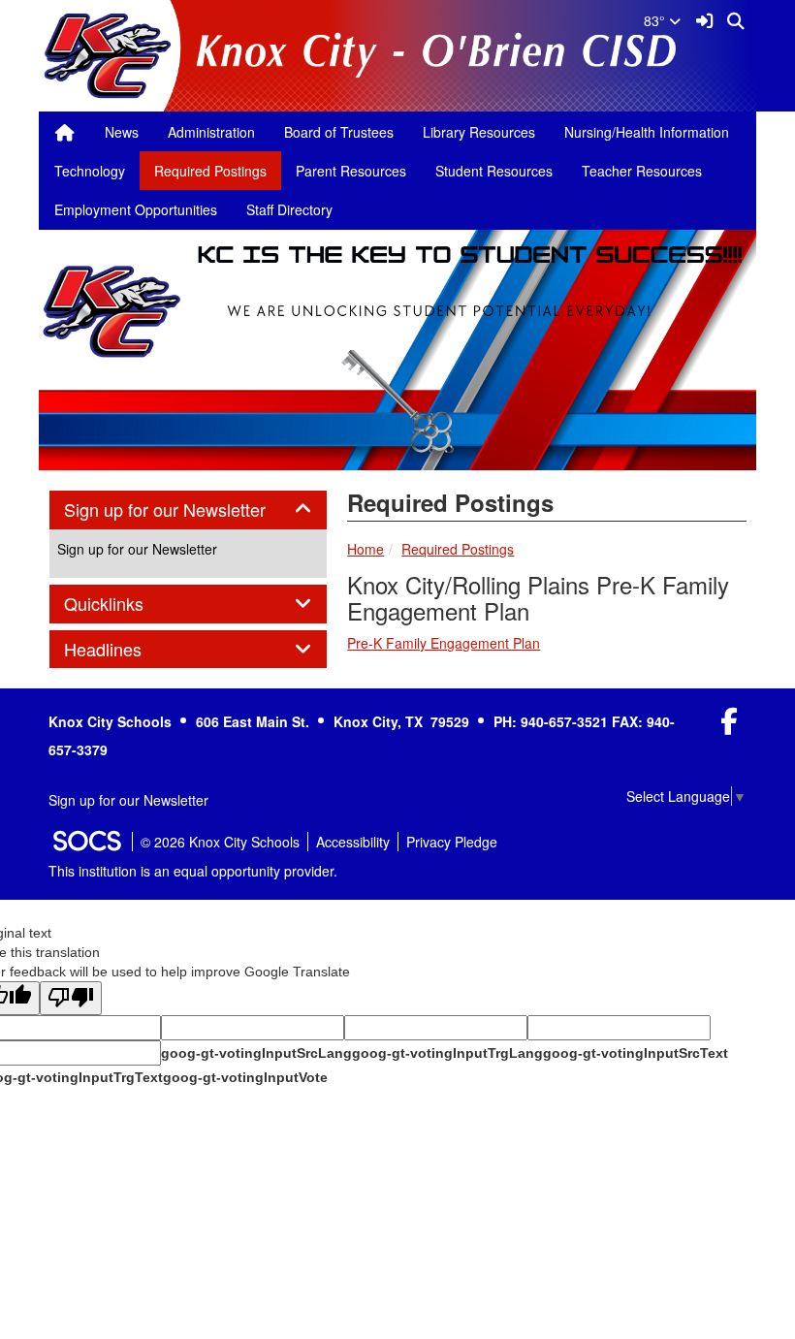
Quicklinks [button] (125, 604)
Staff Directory (289, 209)
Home (365, 548)
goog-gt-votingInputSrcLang (256, 1053)
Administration (211, 132)
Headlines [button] (124, 649)
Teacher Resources (642, 170)
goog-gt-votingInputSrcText (635, 1053)
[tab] (188, 510)
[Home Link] (65, 131)
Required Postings (210, 170)
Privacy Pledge (451, 841)
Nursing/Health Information (646, 132)
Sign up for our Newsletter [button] (186, 510)
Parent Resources (351, 170)
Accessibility (353, 841)
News (122, 132)
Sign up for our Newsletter (137, 548)
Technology (89, 170)
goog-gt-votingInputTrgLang (447, 1053)
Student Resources (494, 170)
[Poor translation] (71, 998)
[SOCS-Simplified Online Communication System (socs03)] (86, 841)
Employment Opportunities (135, 209)
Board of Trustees (339, 132)
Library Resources (479, 132)
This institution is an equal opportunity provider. (192, 870)
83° (656, 20)
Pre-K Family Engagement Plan (443, 643)
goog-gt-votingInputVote (245, 1077)
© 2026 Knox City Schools (220, 841)
